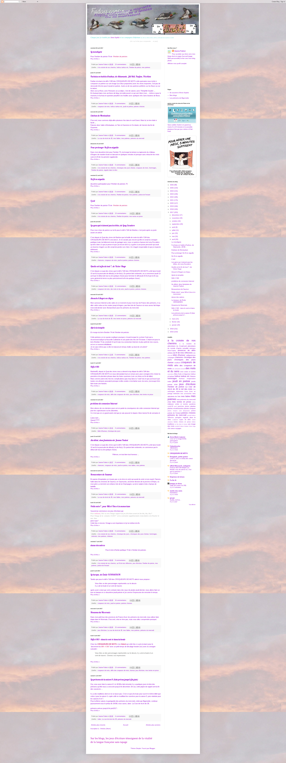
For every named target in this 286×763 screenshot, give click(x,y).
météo (194, 402)
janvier (174, 325)
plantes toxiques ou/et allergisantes (179, 410)
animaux (192, 348)
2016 (172, 329)
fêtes (176, 374)
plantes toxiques (190, 408)
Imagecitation (191, 378)
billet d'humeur (102, 431)
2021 (172, 200)
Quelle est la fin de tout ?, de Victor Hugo (108, 266)
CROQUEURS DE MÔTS (179, 453)
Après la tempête (97, 327)
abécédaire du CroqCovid (177, 346)
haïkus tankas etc (122, 67)
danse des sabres (97, 545)
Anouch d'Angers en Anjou (101, 298)
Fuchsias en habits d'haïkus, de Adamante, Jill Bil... (182, 246)
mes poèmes (146, 67)
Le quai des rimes (106, 271)
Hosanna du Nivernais (100, 612)
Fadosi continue (109, 12)
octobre (175, 221)
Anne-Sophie (115, 37)
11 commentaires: (121, 286)
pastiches (181, 406)
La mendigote (96, 51)
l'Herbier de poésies (120, 56)
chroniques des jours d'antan (126, 168)
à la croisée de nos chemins (107, 67)
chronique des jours (114, 431)
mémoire (94, 536)
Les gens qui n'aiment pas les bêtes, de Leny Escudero (112, 225)
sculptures (175, 419)
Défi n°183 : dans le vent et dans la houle (107, 639)
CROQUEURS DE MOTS (126, 81)
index (99, 719)
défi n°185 (109, 81)
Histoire (193, 376)
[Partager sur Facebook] (137, 64)
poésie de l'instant (144, 195)
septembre (176, 224)
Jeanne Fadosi (180, 51)
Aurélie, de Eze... (175, 500)
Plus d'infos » (95, 59)
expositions (171, 374)
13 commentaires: (121, 64)
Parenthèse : (174, 493)
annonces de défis (187, 350)
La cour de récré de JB (105, 138)
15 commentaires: (121, 627)
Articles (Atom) (105, 728)
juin (173, 233)
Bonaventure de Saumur (101, 474)
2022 (172, 197)
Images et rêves (176, 483)
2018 (172, 209)
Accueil (125, 725)
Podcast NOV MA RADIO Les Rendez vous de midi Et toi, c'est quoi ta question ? (180, 469)
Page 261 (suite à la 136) (178, 485)
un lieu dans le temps (181, 424)
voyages (178, 428)
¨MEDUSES (174, 448)
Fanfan (93, 81)
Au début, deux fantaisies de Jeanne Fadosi (109, 440)
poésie (193, 410)
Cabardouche (175, 446)
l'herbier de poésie (135, 67)
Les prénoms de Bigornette (179, 98)
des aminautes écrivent (178, 368)
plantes (193, 406)
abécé (137, 579)
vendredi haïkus (179, 426)
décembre (176, 215)
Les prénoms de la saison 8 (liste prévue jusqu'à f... (183, 314)
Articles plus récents (98, 725)
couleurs (177, 362)
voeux (173, 428)
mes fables (116, 138)
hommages (152, 168)
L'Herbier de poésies (138, 550)
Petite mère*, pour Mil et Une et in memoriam (110, 506)
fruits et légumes (184, 374)
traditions (171, 424)
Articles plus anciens (153, 725)
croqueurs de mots (104, 106)
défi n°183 (107, 579)
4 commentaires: (120, 428)
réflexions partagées (175, 417)
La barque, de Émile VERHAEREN (105, 574)
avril (173, 239)
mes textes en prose (136, 216)
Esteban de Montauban (100, 115)
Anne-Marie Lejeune (177, 437)
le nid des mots (185, 389)
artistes (170, 353)
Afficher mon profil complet (177, 63)
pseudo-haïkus (191, 415)
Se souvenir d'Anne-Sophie (179, 93)
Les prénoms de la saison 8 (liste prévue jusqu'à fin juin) (114, 679)
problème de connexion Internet (103, 403)
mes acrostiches (186, 393)
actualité (185, 348)
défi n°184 (121, 271)
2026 (172, 185)
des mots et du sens (117, 289)
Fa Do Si (173, 480)
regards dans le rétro (110, 170)
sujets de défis (185, 419)
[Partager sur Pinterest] (139, 64)
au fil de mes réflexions (124, 563)
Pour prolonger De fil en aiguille (104, 147)
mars (174, 319)
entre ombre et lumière (188, 372)
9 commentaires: (120, 103)
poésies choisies (139, 106)
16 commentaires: (121, 600)
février (174, 322)
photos (187, 406)
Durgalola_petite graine (179, 457)
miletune (97, 513)
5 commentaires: (120, 192)
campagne (171, 357)
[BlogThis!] (133, 64)
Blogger (152, 748)
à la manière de (187, 344)
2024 (172, 191)
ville (169, 428)
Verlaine (186, 426)
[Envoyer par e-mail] (131, 64)
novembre (176, 218)
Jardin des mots (176, 491)
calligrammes (191, 355)
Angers (120, 305)
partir (175, 406)
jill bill (172, 498)
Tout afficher (192, 504)
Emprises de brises (177, 477)
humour (132, 670)
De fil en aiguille (97, 179)
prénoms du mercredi (137, 138)
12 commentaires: (121, 315)
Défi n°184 (94, 366)
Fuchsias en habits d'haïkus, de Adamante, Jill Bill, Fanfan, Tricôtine (120, 76)
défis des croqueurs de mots (120, 394)
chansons (101, 260)
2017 (172, 212)
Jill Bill (115, 703)
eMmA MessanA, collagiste (180, 466)
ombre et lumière (181, 404)
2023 (172, 194)
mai (173, 236)
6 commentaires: (120, 165)
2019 (172, 206)
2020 (172, 203)
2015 (172, 332)
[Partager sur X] (135, 64)
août (174, 227)
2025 (172, 188)
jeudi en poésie (128, 106)
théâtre (194, 422)
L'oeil (92, 200)
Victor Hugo (192, 426)
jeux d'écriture (134, 394)
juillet (174, 230)
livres (186, 391)
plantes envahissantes (175, 408)
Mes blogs (173, 95)
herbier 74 (108, 332)
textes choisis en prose (182, 422)
